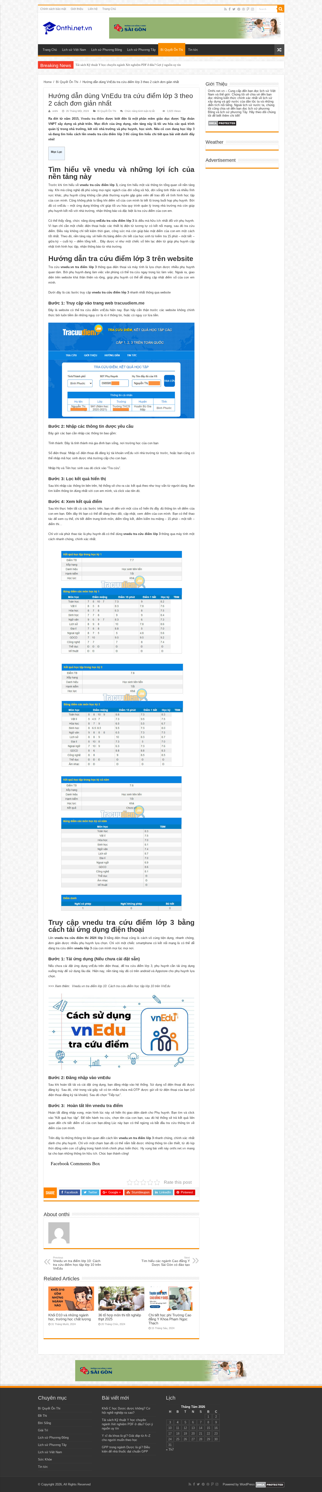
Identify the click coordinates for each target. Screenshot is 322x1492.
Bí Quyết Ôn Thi (172, 49)
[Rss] (225, 9)
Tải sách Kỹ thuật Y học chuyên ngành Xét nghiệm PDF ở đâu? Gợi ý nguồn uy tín (127, 1424)
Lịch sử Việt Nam (74, 49)
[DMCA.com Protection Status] (222, 123)
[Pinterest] (239, 9)
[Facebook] (229, 9)
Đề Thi (42, 1415)
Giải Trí (43, 1430)
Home (48, 82)
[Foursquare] (248, 9)
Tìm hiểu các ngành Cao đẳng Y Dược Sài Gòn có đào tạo (165, 1261)
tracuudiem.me (129, 303)
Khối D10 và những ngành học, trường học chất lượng (69, 1317)
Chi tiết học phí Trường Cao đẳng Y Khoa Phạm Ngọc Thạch (170, 1319)
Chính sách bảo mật (53, 9)
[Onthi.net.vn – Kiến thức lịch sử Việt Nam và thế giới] (67, 27)
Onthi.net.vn (216, 91)
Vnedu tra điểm (92, 118)
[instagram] (252, 9)
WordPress (247, 1484)
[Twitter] (234, 9)
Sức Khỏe (45, 1459)
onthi (55, 111)
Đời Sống (44, 1423)
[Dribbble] (243, 9)
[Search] (280, 8)
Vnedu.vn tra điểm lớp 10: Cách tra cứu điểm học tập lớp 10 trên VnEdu (121, 986)
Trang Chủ (109, 9)
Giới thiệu (77, 9)
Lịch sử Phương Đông (106, 49)
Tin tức (193, 49)
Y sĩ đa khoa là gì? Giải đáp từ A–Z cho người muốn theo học (114, 65)
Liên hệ (93, 9)
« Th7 (170, 1449)
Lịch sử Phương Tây (141, 49)
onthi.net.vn (178, 1148)
